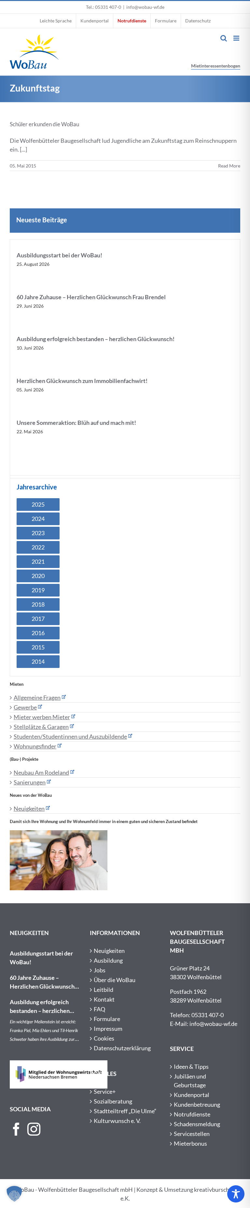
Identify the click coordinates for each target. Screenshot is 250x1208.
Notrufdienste (192, 1114)
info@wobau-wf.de (145, 7)
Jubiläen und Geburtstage (190, 1081)
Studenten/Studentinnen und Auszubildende (70, 736)
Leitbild (103, 989)
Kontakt (104, 999)
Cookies (104, 1038)
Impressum (108, 1028)
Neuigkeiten (29, 808)
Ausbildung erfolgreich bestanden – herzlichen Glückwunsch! (95, 338)
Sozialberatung (113, 1101)
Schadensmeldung (197, 1124)
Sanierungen (30, 782)
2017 (38, 618)
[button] (14, 1193)
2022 (38, 547)
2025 (38, 504)
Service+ (105, 1091)
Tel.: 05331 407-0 (103, 7)
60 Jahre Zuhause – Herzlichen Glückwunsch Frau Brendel (91, 297)
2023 (38, 532)
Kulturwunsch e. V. (117, 1120)
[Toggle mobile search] (223, 38)
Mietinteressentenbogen (215, 65)
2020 (38, 575)
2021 (38, 561)
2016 (38, 632)
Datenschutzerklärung (122, 1048)
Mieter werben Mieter (42, 717)
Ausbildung (108, 960)
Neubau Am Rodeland (41, 772)
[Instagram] (33, 1129)
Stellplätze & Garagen (41, 726)
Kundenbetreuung (197, 1104)
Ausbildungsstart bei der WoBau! (59, 255)
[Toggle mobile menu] (236, 38)
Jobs (99, 970)
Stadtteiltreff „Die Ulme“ (125, 1111)
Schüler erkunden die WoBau (44, 124)
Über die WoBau (114, 979)
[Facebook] (16, 1129)
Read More (229, 165)
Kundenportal (191, 1094)
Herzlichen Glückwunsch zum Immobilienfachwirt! (82, 380)
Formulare (107, 1018)
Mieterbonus (190, 1143)
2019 (38, 590)
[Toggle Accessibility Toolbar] (236, 1194)
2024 (38, 518)
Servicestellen (192, 1133)
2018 (38, 604)
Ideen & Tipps (191, 1066)
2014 (38, 661)
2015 (38, 647)
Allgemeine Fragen (37, 697)
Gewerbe (25, 707)
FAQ (99, 1009)
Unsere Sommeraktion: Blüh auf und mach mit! (77, 422)
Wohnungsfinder (35, 746)
